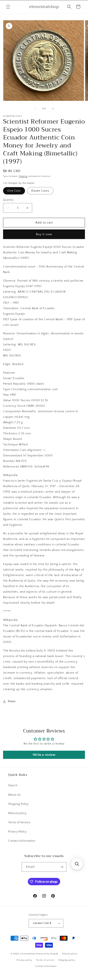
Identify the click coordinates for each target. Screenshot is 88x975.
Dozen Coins (40, 190)
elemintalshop (28, 954)
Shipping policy (66, 960)
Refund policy (17, 813)
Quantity (8, 199)
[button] (8, 6)
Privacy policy (24, 960)
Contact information (45, 966)
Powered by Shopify (47, 954)
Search (13, 785)
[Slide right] (53, 108)
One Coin (14, 190)
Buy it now (44, 234)
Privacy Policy (17, 831)
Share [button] (12, 701)
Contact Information (21, 840)
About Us (14, 794)
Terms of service (45, 960)
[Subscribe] (61, 867)
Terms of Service (19, 822)
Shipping (23, 176)
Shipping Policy (18, 804)
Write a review (44, 755)
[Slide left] (34, 108)
